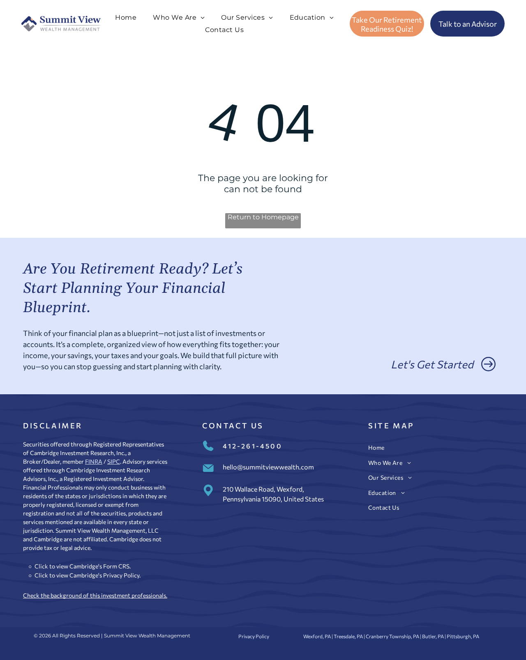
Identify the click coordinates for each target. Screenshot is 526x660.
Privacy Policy (121, 575)
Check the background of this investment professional (93, 595)
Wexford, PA (317, 636)
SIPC (113, 461)
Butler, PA (433, 636)
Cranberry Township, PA (392, 636)
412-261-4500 (252, 446)
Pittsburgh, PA (463, 636)
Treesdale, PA (348, 636)
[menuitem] (126, 17)
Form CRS (116, 566)
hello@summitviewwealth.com (268, 467)
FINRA (93, 461)
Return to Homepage (263, 217)
